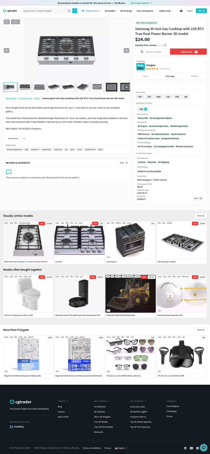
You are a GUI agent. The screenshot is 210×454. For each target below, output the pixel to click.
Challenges (171, 411)
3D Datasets (99, 411)
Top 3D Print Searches (140, 427)
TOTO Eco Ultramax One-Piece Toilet (18, 315)
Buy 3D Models (100, 401)
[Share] (194, 85)
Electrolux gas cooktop (167, 261)
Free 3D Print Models (103, 427)
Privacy (108, 448)
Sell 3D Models (137, 401)
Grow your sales (137, 406)
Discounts (98, 432)
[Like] (145, 85)
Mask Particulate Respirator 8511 (170, 315)
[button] (69, 10)
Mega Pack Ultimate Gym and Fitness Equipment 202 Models (78, 376)
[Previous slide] (6, 50)
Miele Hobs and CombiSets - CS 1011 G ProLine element (25, 261)
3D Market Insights (138, 411)
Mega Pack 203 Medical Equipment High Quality (22, 376)
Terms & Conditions (92, 448)
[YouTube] (191, 448)
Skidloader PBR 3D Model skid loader (120, 315)
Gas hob (58, 261)
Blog (60, 406)
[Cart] (181, 10)
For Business (100, 406)
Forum (169, 416)
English (120, 448)
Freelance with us (138, 416)
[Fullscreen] (7, 21)
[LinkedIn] (185, 448)
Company (62, 401)
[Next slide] (126, 50)
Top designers (172, 406)
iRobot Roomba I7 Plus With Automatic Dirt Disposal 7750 (77, 315)
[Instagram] (198, 448)
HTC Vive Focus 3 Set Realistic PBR (171, 376)
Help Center (63, 416)
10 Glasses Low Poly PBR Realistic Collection (123, 376)
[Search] (74, 10)
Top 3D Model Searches (140, 421)
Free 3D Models (101, 421)
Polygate (150, 65)
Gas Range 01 (111, 261)
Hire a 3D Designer (102, 416)
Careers (61, 411)
